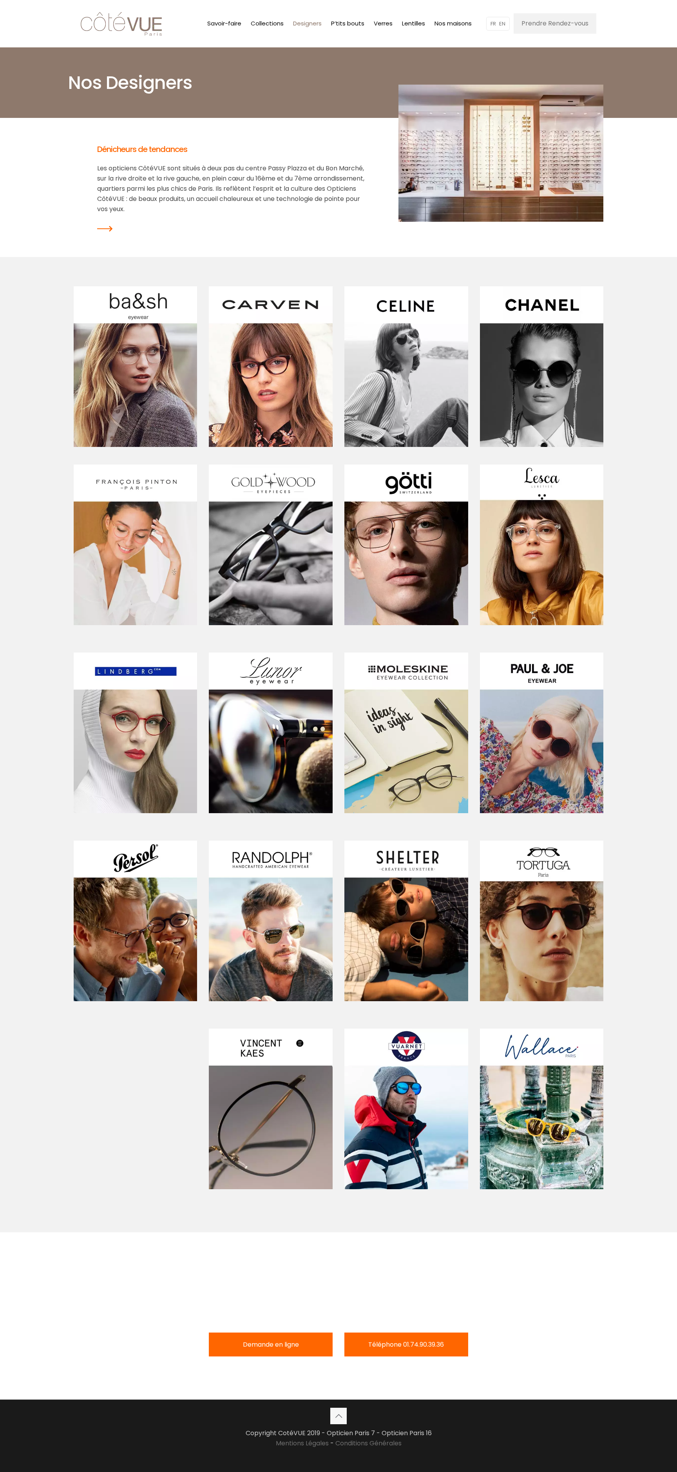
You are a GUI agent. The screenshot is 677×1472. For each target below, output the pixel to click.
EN (502, 23)
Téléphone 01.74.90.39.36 (406, 1344)
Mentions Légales (302, 1443)
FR (493, 23)
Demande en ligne (271, 1344)
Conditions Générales (368, 1443)
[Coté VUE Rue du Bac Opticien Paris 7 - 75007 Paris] (121, 23)
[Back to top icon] (338, 1416)
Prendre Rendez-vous (554, 23)
